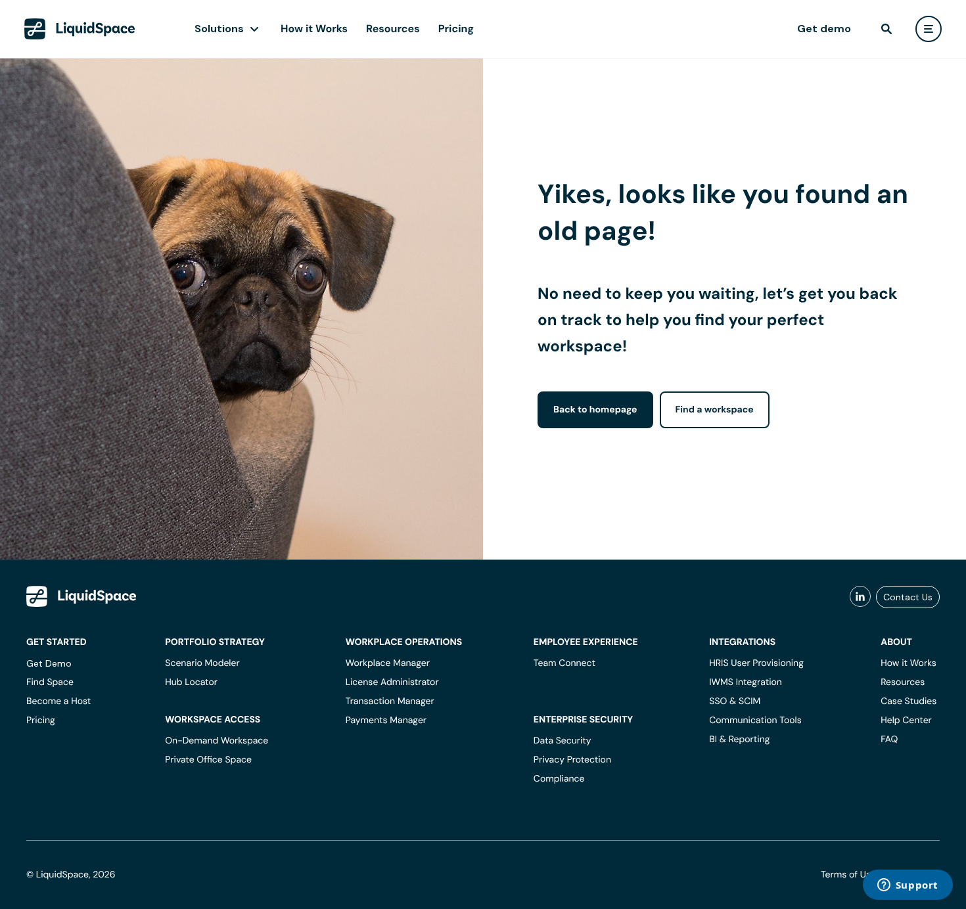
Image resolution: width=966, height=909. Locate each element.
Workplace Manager (388, 663)
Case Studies (908, 701)
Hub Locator (191, 682)
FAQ (889, 739)
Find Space (50, 682)
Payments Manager (386, 720)
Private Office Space (208, 760)
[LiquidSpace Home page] (79, 28)
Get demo (824, 28)
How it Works (314, 28)
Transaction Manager (390, 701)
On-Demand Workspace (216, 741)
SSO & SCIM (734, 701)
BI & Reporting (739, 739)
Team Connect (564, 663)
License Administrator (392, 682)
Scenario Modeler (202, 663)
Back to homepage (595, 410)
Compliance (559, 779)
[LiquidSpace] (81, 596)
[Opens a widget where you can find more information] (907, 886)
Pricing (456, 28)
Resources (393, 28)
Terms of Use (848, 875)
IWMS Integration (745, 682)
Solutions (219, 28)
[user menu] (928, 29)
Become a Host (58, 701)
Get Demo (49, 663)
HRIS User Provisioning (756, 663)
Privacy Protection (572, 760)
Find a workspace (715, 410)
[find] (886, 29)
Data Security (562, 741)
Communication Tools (755, 720)
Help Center (906, 720)
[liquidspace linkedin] (860, 597)
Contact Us (907, 597)
